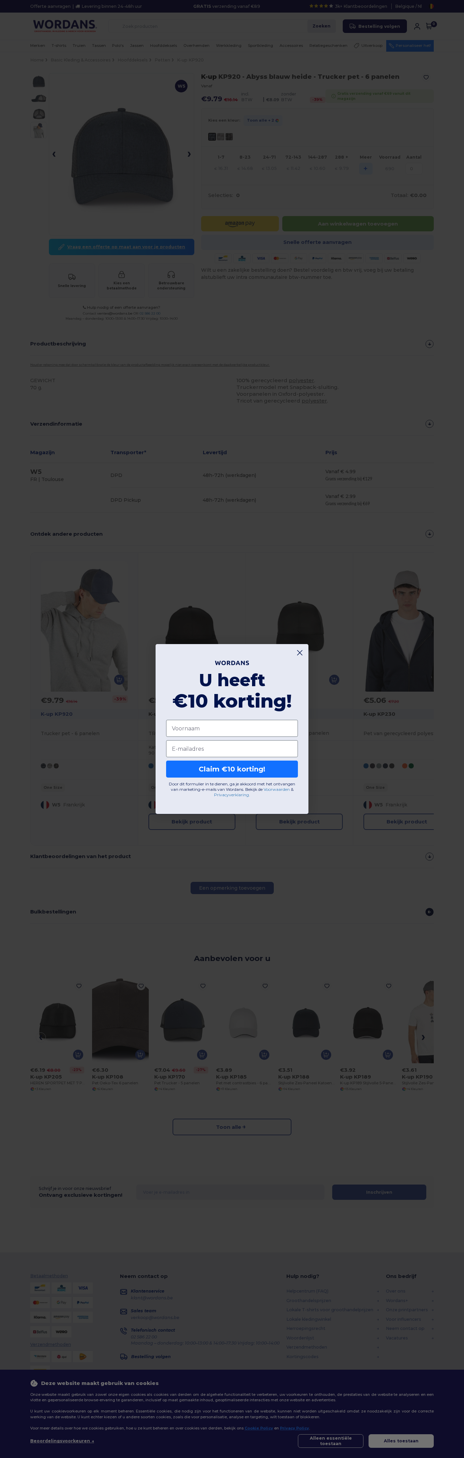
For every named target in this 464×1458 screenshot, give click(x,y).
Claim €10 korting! (232, 769)
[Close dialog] (300, 653)
